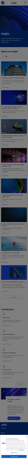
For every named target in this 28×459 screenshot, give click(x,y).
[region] (14, 447)
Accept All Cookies (14, 456)
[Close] (26, 436)
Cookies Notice (21, 449)
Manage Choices (14, 452)
